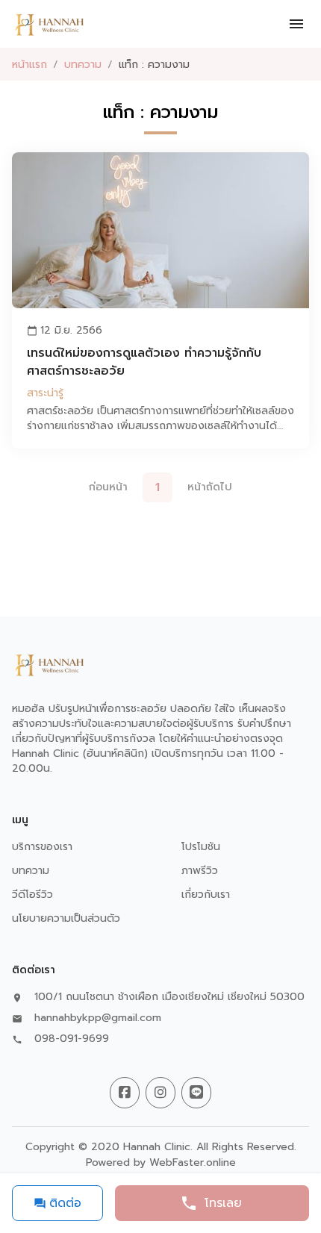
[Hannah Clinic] (49, 24)
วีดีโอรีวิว (32, 894)
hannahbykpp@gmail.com (97, 1018)
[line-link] (196, 1092)
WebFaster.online (192, 1162)
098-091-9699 (71, 1038)
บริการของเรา (42, 847)
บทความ (83, 64)
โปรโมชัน (200, 847)
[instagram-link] (160, 1092)
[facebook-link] (125, 1092)
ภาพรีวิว (199, 870)
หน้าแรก (29, 64)
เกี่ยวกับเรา (205, 894)
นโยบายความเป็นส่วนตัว (66, 918)
